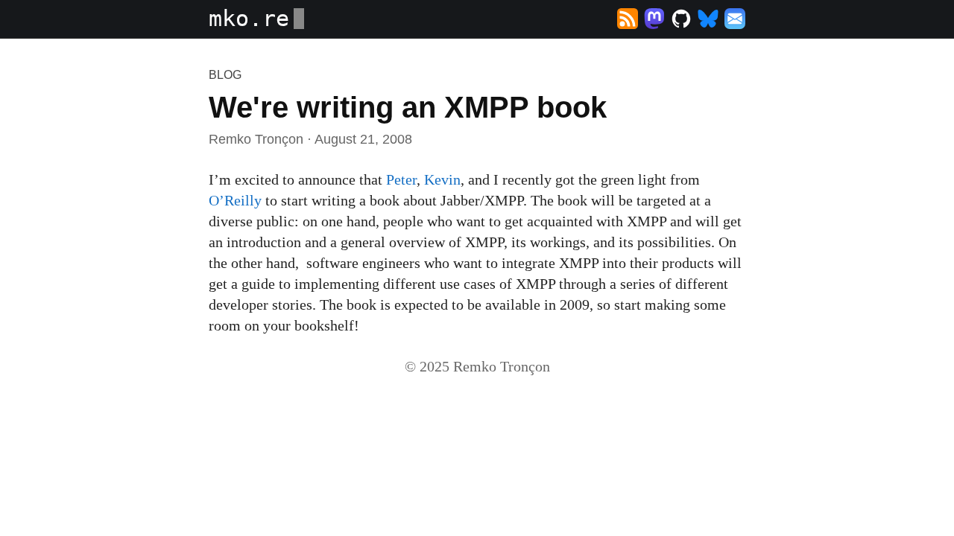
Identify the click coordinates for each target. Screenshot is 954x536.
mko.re (249, 18)
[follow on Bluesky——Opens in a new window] (708, 19)
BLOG (225, 74)
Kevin (442, 179)
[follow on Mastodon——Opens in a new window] (654, 19)
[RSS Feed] (627, 19)
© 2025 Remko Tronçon (477, 366)
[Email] (734, 19)
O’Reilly (235, 200)
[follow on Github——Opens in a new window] (681, 19)
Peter (401, 179)
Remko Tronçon (256, 139)
